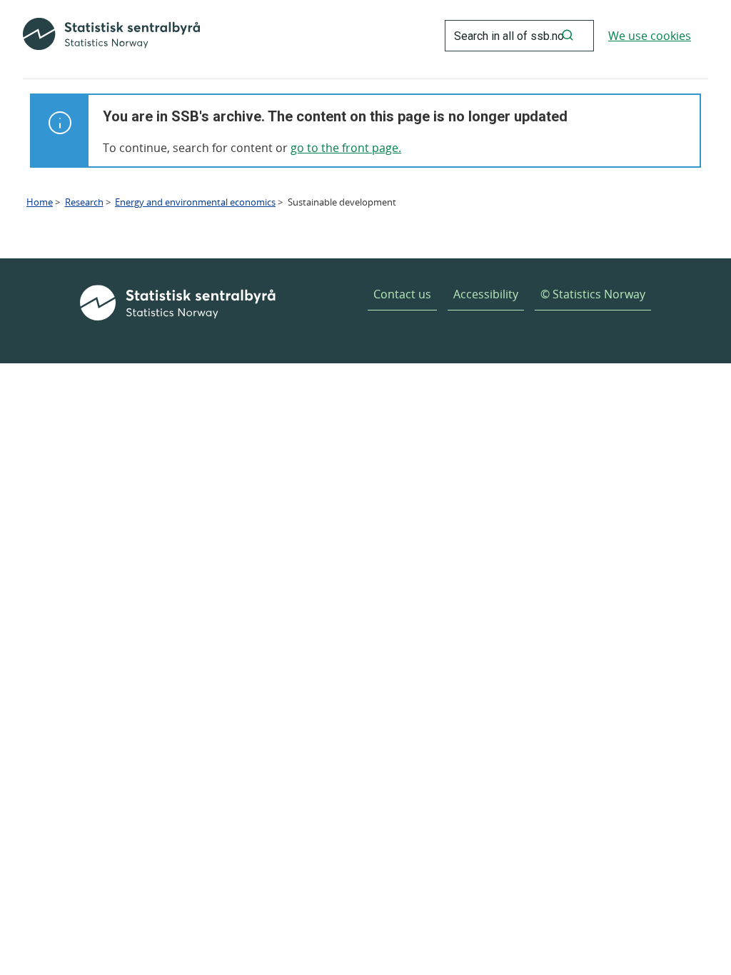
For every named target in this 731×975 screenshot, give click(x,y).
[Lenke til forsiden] (111, 36)
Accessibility (485, 294)
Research (84, 202)
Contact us (402, 294)
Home (39, 202)
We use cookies (649, 36)
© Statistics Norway (592, 294)
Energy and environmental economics (195, 202)
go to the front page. (346, 148)
